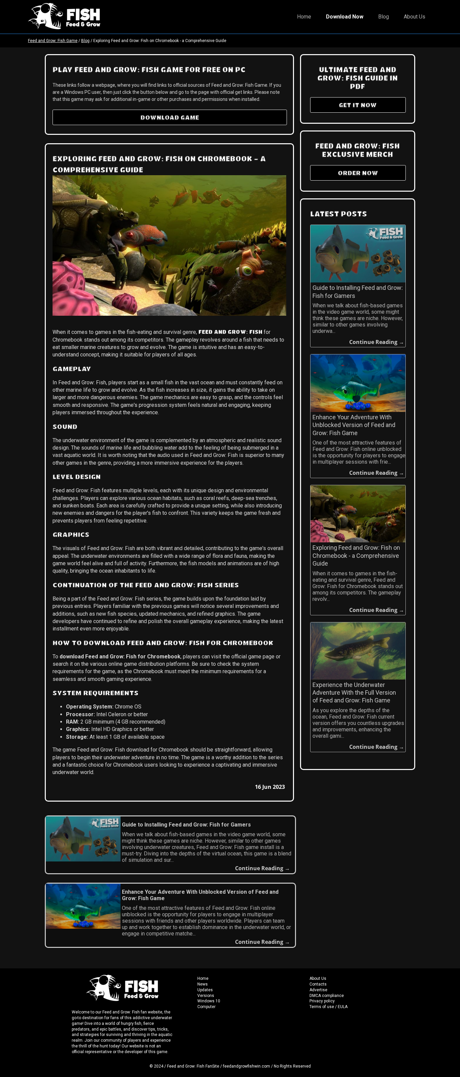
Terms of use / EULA (328, 1006)
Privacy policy (322, 1001)
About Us (414, 16)
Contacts (318, 984)
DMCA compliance (326, 995)
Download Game (169, 117)
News (202, 984)
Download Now (344, 16)
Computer (206, 1006)
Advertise (318, 990)
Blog (383, 16)
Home (304, 16)
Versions (205, 995)
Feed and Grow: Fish (230, 332)
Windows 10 (208, 1001)
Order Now (358, 172)
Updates (205, 990)
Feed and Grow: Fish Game (52, 40)
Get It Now (358, 105)
